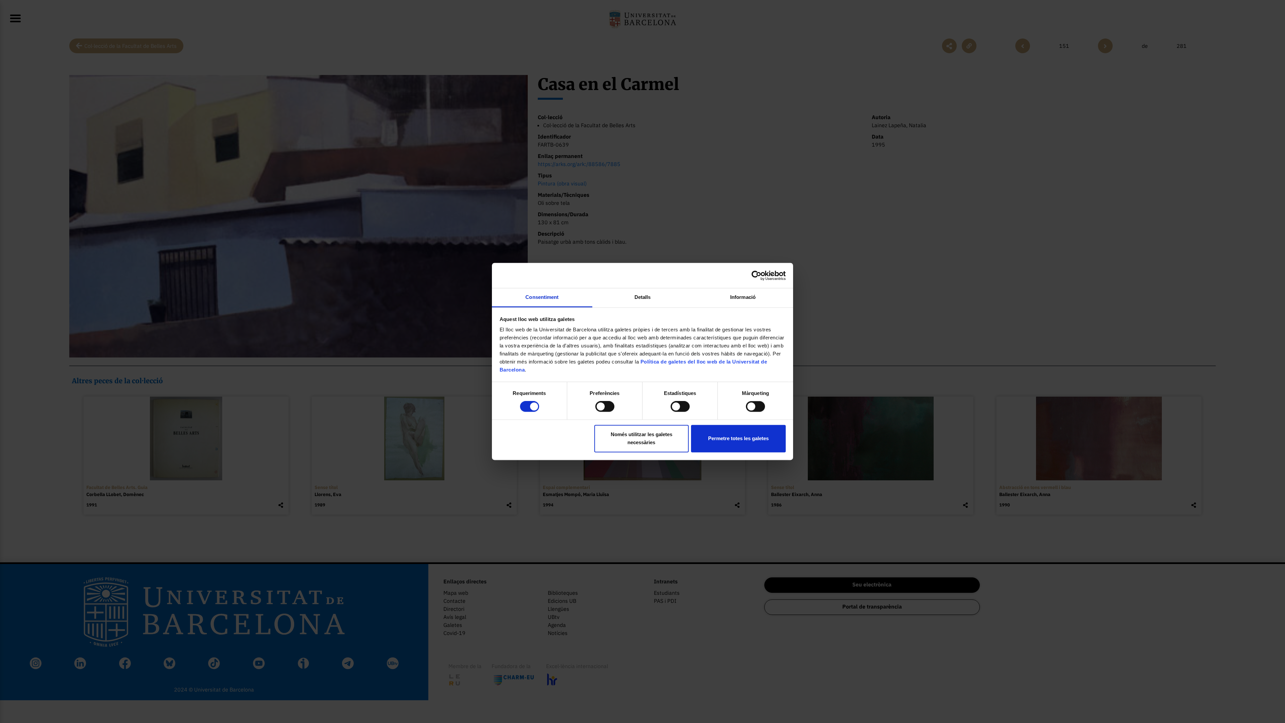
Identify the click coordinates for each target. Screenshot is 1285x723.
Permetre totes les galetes (738, 438)
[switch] (604, 406)
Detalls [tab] (642, 297)
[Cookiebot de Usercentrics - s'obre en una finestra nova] (756, 275)
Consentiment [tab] (542, 297)
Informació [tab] (743, 297)
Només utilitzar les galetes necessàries (641, 438)
